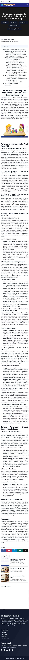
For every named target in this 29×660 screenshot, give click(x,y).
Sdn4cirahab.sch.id (5, 97)
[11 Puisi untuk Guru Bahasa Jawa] (5, 578)
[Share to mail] (9, 550)
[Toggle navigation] (27, 5)
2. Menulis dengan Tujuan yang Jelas (15, 62)
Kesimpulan (8, 85)
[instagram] (3, 1)
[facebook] (1, 1)
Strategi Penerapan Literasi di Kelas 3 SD (15, 57)
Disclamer (4, 634)
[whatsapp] (7, 1)
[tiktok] (9, 1)
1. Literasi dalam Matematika (13, 77)
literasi (2, 115)
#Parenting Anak (14, 25)
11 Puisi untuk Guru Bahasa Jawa (17, 576)
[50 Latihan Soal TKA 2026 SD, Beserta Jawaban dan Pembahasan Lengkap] (5, 561)
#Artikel (5, 22)
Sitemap (4, 636)
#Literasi (13, 22)
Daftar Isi (6, 46)
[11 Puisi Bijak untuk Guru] (5, 570)
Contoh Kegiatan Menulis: (14, 64)
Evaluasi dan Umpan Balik (11, 83)
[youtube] (5, 1)
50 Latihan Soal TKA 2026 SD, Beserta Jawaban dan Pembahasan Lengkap (17, 559)
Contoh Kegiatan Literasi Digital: (15, 70)
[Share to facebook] (3, 550)
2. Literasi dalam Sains (11, 80)
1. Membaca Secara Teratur (13, 59)
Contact (4, 632)
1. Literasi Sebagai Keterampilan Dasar (16, 53)
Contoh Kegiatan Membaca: (14, 61)
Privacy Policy (5, 638)
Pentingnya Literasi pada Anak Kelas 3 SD (15, 51)
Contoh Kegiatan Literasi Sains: (15, 82)
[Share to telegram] (14, 550)
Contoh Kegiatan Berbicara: (14, 67)
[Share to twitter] (25, 550)
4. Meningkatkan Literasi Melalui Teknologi (17, 69)
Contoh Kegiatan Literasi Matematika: (17, 78)
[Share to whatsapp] (20, 550)
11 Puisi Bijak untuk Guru (17, 568)
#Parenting (23, 22)
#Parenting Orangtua (14, 29)
